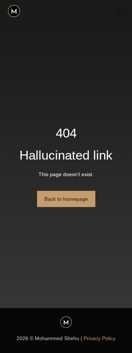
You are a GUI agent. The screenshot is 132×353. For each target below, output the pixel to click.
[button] (121, 12)
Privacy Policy (99, 338)
